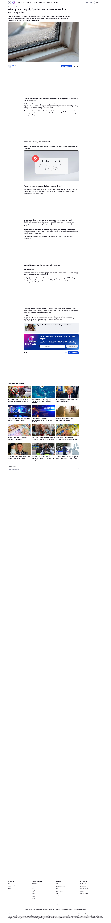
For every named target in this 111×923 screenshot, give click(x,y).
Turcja (33, 886)
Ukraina (33, 885)
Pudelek (9, 888)
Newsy (57, 883)
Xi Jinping (82, 891)
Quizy (35, 2)
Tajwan (33, 893)
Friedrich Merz (83, 895)
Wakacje (57, 895)
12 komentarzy (67, 66)
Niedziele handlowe (60, 885)
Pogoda (49, 2)
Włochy (33, 890)
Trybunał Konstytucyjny (60, 890)
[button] (91, 2)
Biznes (56, 2)
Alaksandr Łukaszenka (84, 890)
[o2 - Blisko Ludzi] (15, 2)
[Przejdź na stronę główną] (9, 3)
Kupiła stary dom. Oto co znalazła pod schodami (46, 265)
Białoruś (33, 898)
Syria (33, 891)
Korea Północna (35, 883)
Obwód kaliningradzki (60, 886)
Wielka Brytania (35, 900)
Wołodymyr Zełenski (84, 893)
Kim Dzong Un (83, 883)
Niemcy (33, 896)
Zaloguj (96, 2)
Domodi (9, 883)
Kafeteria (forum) (11, 885)
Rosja (33, 888)
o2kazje (29, 2)
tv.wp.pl (9, 886)
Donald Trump (83, 885)
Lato (57, 893)
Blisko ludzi (21, 2)
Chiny (57, 888)
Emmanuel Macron (84, 888)
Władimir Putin (83, 886)
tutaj (36, 920)
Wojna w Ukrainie (59, 891)
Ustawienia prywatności (79, 909)
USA (33, 895)
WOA (13, 65)
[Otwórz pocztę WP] (86, 2)
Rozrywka (42, 2)
